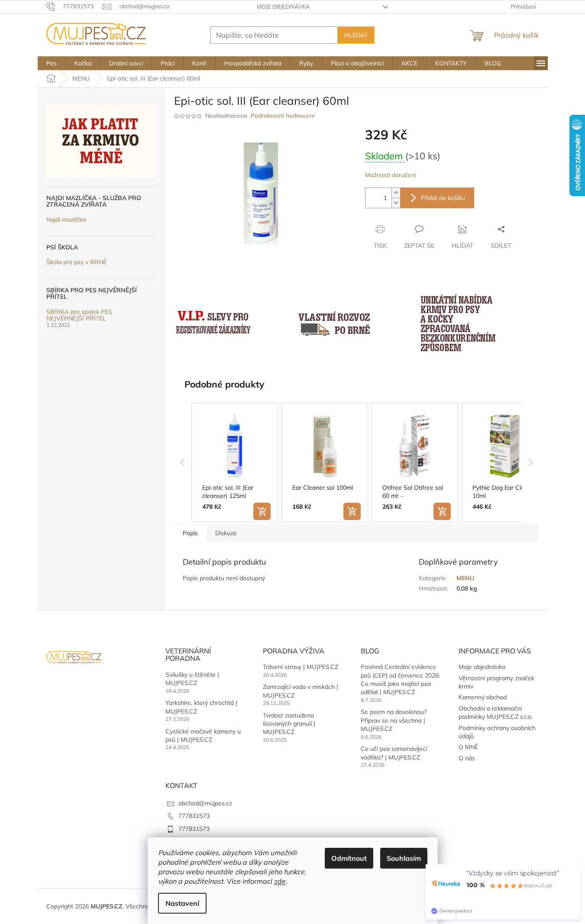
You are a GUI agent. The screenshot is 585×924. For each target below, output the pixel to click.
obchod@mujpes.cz (205, 803)
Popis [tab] (190, 533)
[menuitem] (51, 63)
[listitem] (234, 462)
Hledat (356, 35)
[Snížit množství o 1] (395, 203)
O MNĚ (468, 747)
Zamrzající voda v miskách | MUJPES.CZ (300, 691)
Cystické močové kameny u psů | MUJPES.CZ (203, 735)
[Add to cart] (262, 511)
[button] (182, 462)
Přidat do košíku (443, 198)
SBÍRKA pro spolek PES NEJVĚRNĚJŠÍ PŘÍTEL (79, 315)
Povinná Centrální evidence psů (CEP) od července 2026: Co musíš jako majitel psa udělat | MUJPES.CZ (400, 679)
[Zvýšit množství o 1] (395, 193)
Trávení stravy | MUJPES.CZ (300, 667)
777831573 (194, 816)
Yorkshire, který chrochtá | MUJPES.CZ (201, 707)
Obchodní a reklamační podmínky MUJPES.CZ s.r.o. (496, 712)
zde (280, 881)
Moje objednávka (283, 6)
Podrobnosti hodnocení (282, 116)
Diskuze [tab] (226, 533)
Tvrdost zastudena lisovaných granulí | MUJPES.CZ (289, 723)
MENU (465, 578)
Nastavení (182, 903)
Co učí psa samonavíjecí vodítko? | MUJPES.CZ (394, 753)
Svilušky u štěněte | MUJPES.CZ (192, 679)
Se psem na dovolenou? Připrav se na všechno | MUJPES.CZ (394, 720)
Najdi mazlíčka (66, 219)
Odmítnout (349, 858)
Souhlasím (404, 858)
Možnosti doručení (390, 175)
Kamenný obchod (483, 697)
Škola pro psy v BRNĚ (76, 262)
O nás (467, 758)
